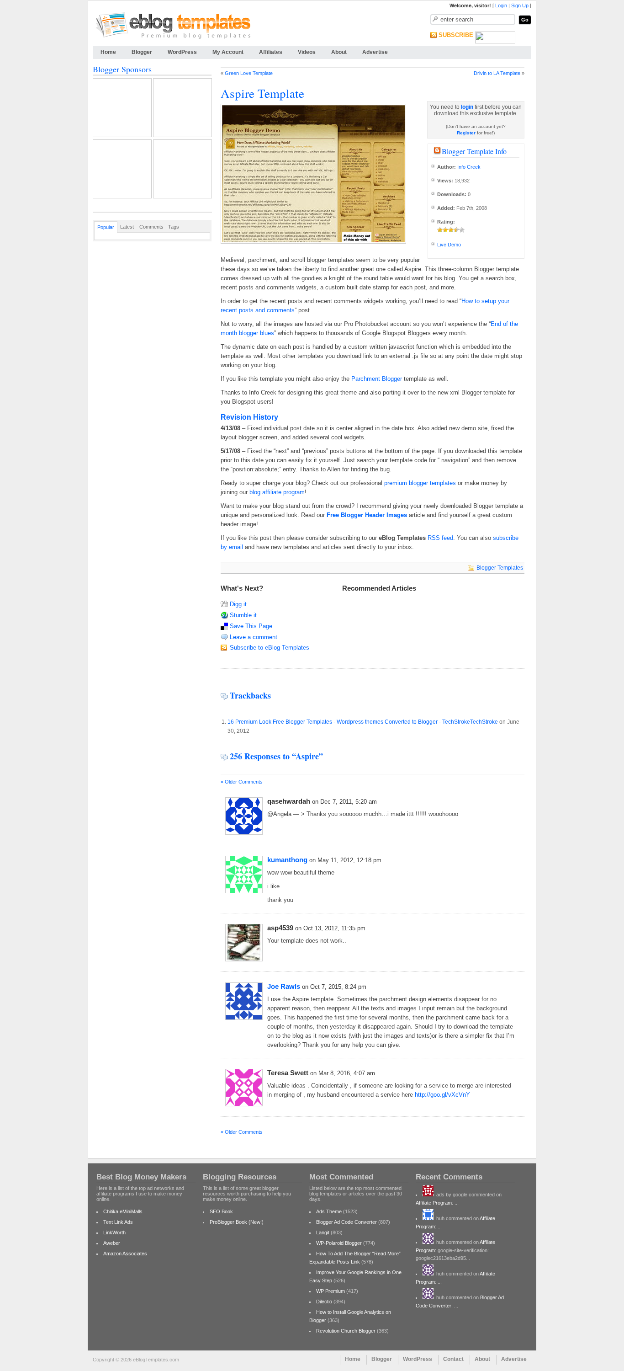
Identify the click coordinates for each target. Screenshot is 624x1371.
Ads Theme (329, 1211)
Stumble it (243, 615)
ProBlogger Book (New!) (237, 1222)
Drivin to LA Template (497, 73)
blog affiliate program (277, 492)
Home (108, 52)
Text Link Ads (118, 1222)
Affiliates (270, 52)
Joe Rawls (283, 986)
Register (466, 132)
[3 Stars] (451, 230)
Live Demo (449, 244)
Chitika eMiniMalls (123, 1211)
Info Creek (469, 167)
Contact (453, 1359)
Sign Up (520, 5)
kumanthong (287, 860)
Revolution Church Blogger (345, 1331)
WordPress (182, 52)
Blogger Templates (499, 568)
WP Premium (330, 1291)
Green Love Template (249, 73)
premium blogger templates (420, 483)
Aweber (111, 1243)
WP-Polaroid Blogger (339, 1243)
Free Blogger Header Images (367, 515)
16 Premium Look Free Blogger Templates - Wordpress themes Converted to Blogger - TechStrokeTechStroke (362, 722)
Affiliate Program (434, 1203)
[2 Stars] (445, 230)
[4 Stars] (456, 230)
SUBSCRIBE (456, 35)
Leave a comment (253, 637)
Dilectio (324, 1301)
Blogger (142, 52)
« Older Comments (242, 781)
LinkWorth (114, 1232)
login (467, 107)
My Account (227, 52)
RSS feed (440, 537)
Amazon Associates (125, 1253)
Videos (307, 52)
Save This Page (251, 626)
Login (501, 5)
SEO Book (221, 1211)
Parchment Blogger (376, 378)
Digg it (238, 604)
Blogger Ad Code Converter (346, 1222)
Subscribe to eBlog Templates (269, 647)
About (339, 52)
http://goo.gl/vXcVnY (442, 1094)
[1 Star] (440, 230)
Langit (322, 1232)
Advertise (375, 52)
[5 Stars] (462, 230)
